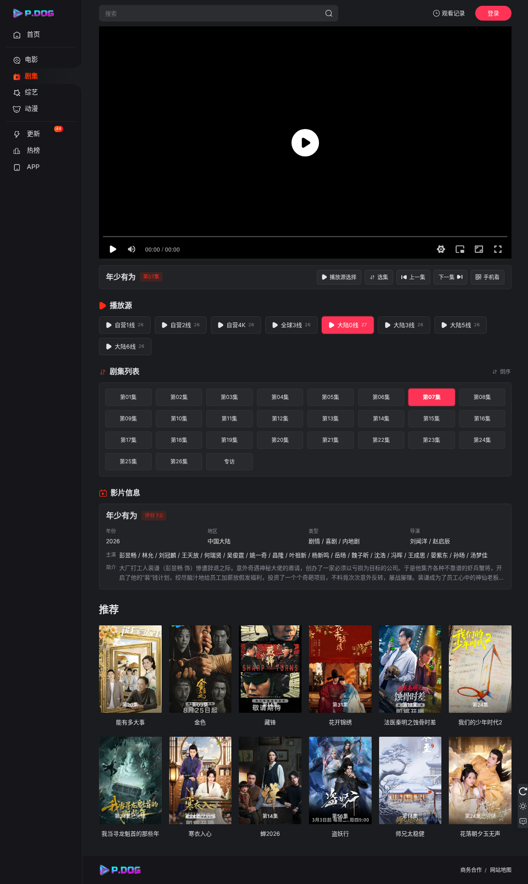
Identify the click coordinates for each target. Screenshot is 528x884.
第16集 (482, 418)
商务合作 (471, 869)
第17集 (128, 439)
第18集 (179, 439)
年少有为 (121, 277)
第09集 (128, 418)
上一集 (417, 276)
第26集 (179, 461)
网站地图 (501, 869)
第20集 (280, 439)
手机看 (491, 276)
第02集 (179, 397)
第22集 (381, 439)
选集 (382, 276)
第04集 (280, 397)
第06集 (381, 397)
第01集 (128, 397)
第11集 (229, 418)
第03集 (229, 397)
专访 (229, 461)
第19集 (229, 439)
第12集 (280, 418)
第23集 (431, 439)
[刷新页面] (523, 791)
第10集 (179, 418)
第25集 (128, 461)
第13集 (330, 418)
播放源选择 (343, 276)
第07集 (432, 397)
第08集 (482, 397)
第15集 (431, 418)
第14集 (381, 418)
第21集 (330, 439)
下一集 (446, 276)
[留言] (523, 820)
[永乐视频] (37, 13)
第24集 (482, 439)
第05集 (330, 397)
